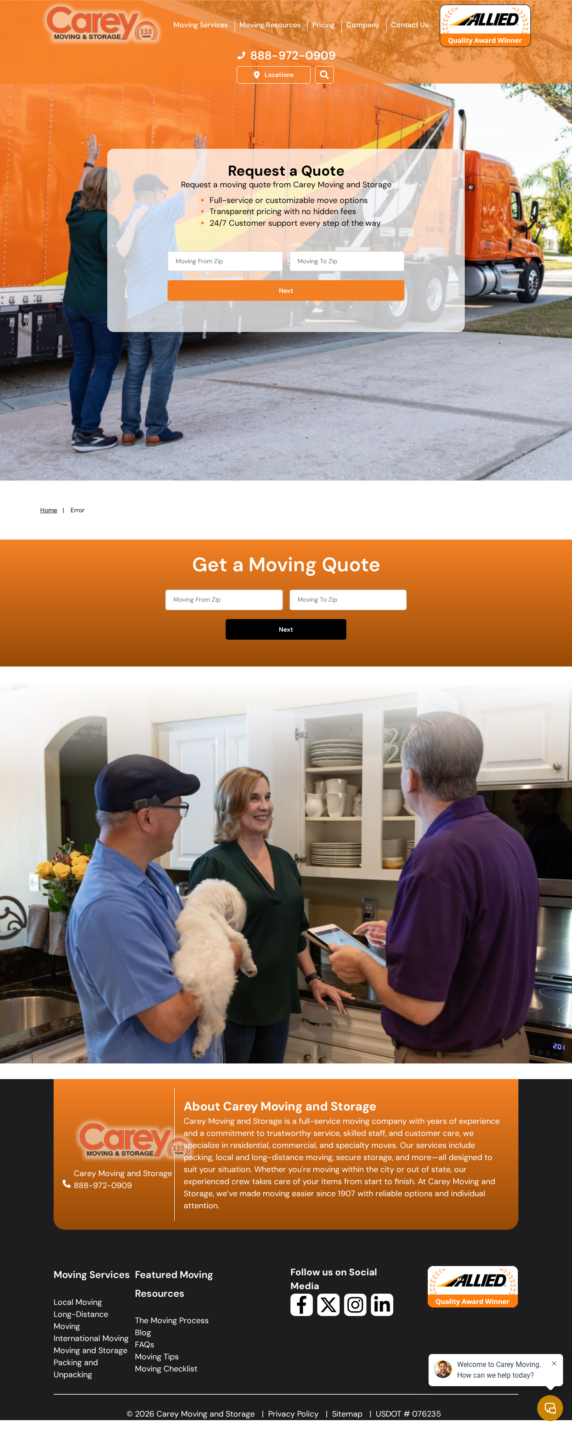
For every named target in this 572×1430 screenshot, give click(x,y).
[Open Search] (324, 75)
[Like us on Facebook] (301, 1313)
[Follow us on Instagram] (355, 1313)
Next (286, 291)
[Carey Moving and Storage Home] (102, 24)
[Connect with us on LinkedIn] (382, 1313)
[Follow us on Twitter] (328, 1313)
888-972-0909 (103, 1185)
